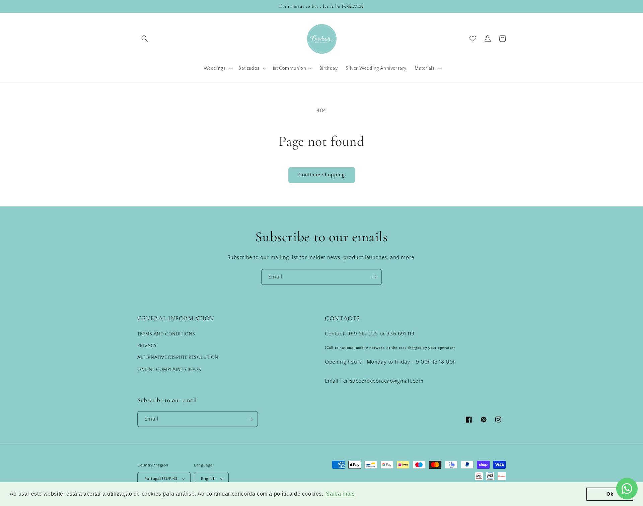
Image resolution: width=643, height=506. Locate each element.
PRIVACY (147, 346)
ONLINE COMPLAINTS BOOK (169, 369)
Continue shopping (321, 175)
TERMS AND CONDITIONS (166, 334)
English (208, 478)
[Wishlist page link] (473, 38)
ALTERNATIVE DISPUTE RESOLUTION (177, 357)
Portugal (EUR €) (160, 478)
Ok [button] (609, 494)
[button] (144, 38)
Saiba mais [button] (340, 494)
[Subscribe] (374, 277)
